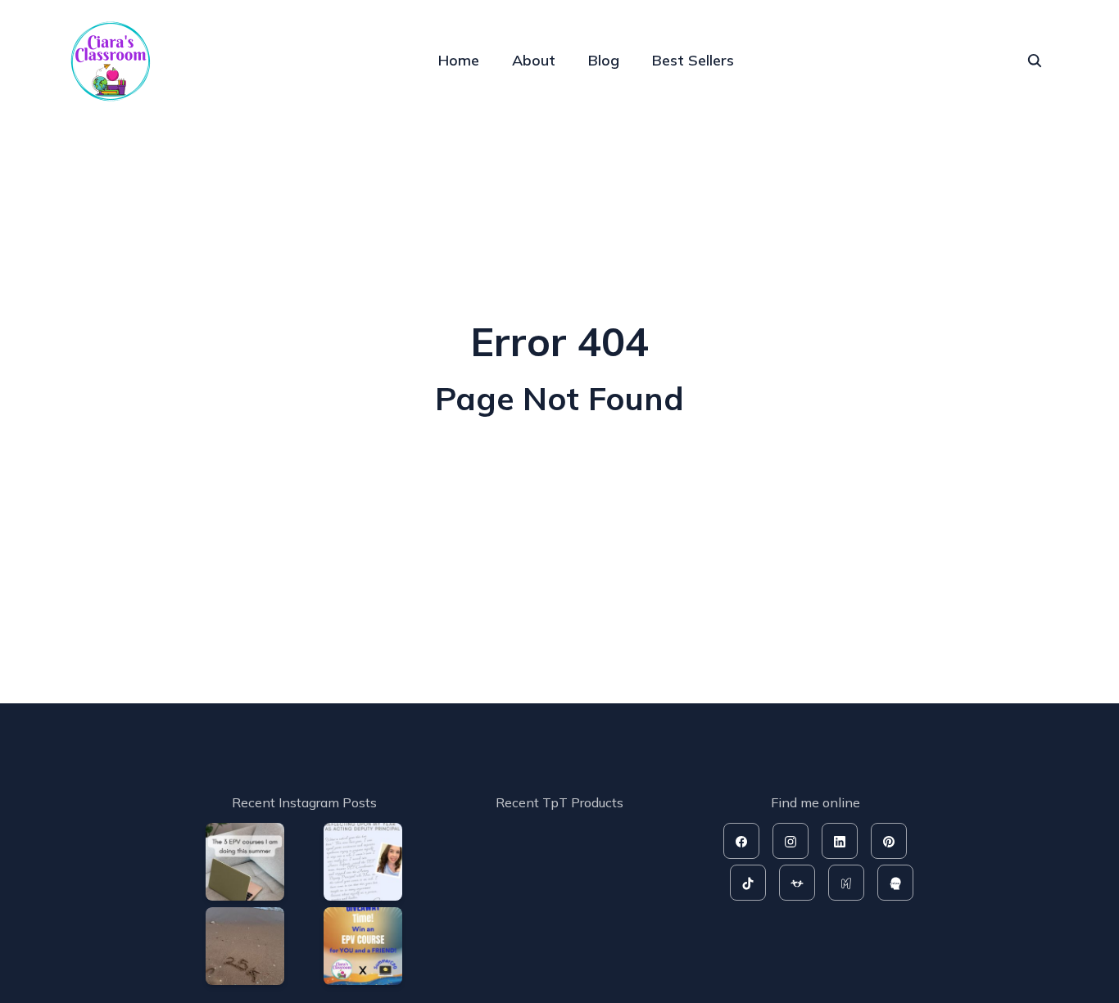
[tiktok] (748, 883)
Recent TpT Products (559, 802)
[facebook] (741, 841)
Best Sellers (693, 60)
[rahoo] (895, 883)
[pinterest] (889, 841)
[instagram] (790, 841)
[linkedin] (840, 841)
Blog (603, 60)
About (533, 60)
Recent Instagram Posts (304, 802)
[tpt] (797, 883)
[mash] (846, 883)
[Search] (1034, 60)
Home (458, 60)
